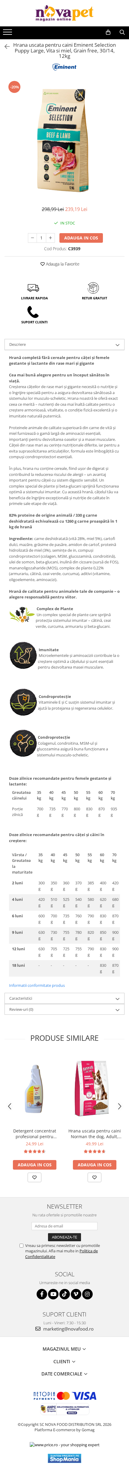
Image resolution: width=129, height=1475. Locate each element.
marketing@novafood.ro (68, 1329)
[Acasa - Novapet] (64, 13)
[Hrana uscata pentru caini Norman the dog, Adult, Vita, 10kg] (95, 1089)
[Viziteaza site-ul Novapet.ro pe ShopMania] (64, 1458)
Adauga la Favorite (62, 264)
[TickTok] (64, 1294)
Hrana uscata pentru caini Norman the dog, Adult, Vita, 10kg (94, 1133)
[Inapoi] (4, 47)
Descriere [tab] (17, 344)
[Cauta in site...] (122, 32)
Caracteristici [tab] (20, 998)
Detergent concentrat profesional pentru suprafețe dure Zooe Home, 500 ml (34, 1133)
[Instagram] (87, 1294)
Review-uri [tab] (21, 1009)
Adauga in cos (81, 238)
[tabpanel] (64, 140)
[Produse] (8, 33)
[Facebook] (42, 1294)
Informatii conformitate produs (37, 985)
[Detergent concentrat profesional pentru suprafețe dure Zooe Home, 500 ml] (35, 1089)
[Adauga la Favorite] (34, 1177)
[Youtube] (53, 1294)
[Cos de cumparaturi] (108, 32)
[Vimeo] (76, 1294)
